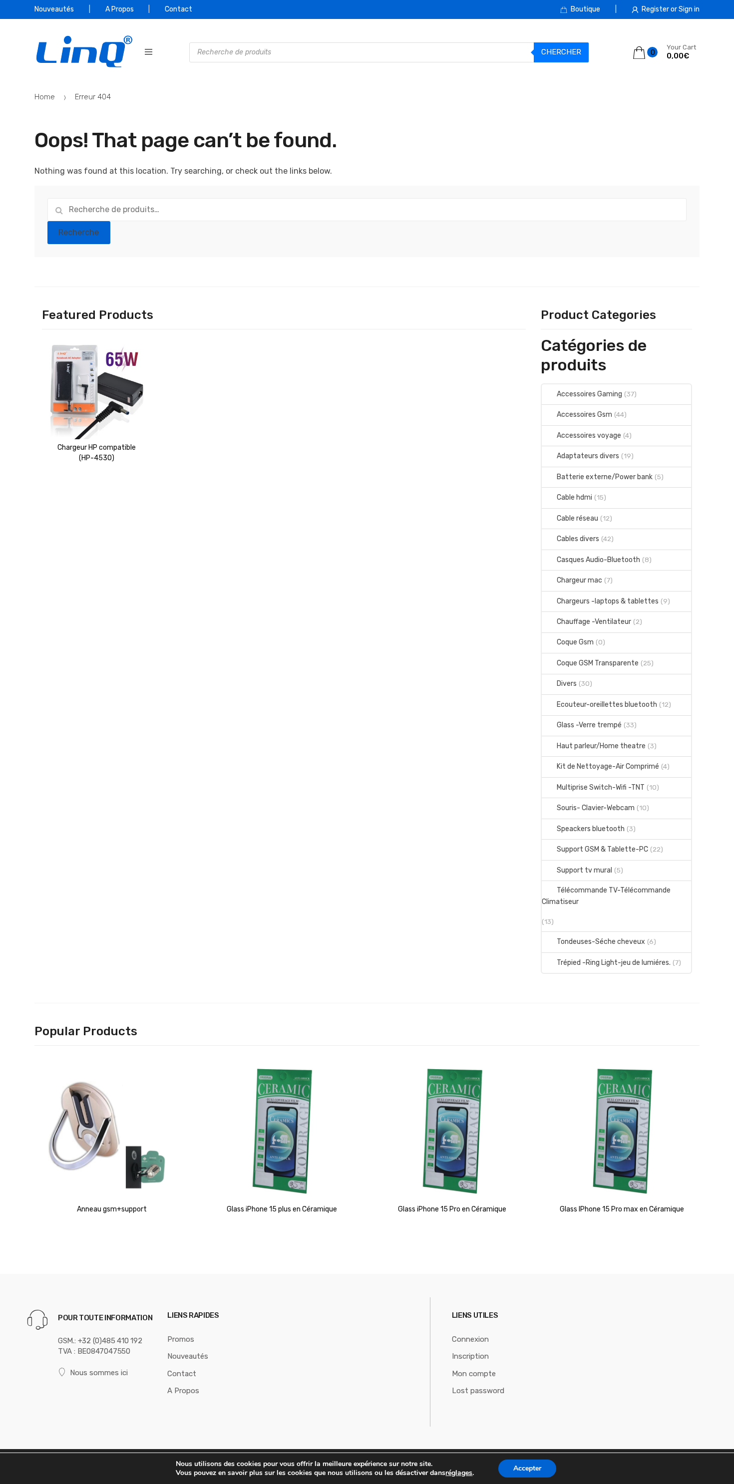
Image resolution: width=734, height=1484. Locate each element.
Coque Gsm (575, 642)
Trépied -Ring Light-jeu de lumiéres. (614, 962)
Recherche (78, 232)
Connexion (470, 1339)
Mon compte (474, 1373)
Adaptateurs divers (588, 456)
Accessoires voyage (589, 435)
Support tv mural (584, 870)
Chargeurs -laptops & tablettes (608, 601)
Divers (567, 683)
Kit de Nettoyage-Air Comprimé (608, 766)
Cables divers (578, 539)
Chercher (561, 51)
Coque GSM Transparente (598, 663)
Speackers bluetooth (591, 829)
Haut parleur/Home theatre (601, 746)
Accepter (527, 1468)
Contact (178, 9)
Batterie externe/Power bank (605, 477)
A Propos (119, 9)
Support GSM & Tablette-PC (602, 849)
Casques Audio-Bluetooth (598, 560)
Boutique (585, 9)
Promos (180, 1339)
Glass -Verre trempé (589, 725)
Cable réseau (577, 518)
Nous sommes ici (99, 1372)
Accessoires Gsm (584, 414)
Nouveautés (54, 9)
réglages (458, 1473)
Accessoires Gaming (589, 394)
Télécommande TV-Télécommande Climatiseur (606, 896)
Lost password (478, 1390)
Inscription (470, 1356)
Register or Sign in (671, 9)
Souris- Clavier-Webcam (596, 808)
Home (44, 96)
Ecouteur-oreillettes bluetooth (607, 704)
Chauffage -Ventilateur (594, 621)
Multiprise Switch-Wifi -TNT (601, 787)
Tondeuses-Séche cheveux (601, 941)
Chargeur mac (579, 580)
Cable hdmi (574, 497)
